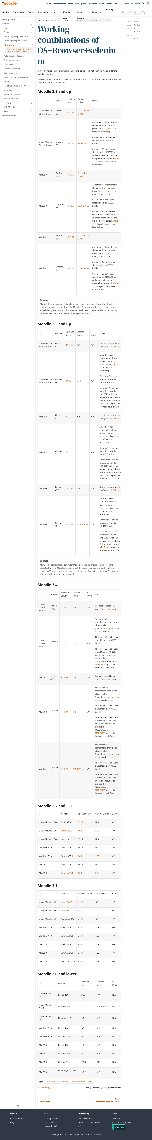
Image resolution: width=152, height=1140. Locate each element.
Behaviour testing (78, 1082)
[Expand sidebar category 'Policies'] (31, 24)
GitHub (115, 1118)
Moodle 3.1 (131, 35)
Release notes (16, 1118)
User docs (48, 1122)
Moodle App (66, 14)
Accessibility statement (122, 1122)
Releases (96, 12)
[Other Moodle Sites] (148, 3)
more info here (112, 346)
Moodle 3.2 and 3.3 (133, 32)
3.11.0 (68, 381)
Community (18, 12)
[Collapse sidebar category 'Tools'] (31, 28)
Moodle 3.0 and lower (134, 39)
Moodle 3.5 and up (133, 25)
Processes (43, 12)
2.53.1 (80, 822)
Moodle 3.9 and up (133, 21)
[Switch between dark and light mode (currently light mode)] (144, 12)
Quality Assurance (52, 1082)
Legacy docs (49, 1126)
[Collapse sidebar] (18, 1106)
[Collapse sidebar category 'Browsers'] (31, 45)
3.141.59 (70, 112)
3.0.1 (80, 830)
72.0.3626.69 (82, 524)
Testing (65, 1082)
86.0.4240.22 (83, 143)
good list (110, 128)
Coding (31, 12)
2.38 (79, 381)
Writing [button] (109, 9)
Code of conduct (85, 1118)
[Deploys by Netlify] (118, 1129)
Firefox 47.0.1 (66, 902)
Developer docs (51, 1118)
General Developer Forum (89, 1122)
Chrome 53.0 (66, 830)
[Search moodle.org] (143, 3)
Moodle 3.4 (131, 28)
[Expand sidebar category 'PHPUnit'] (31, 103)
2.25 (97, 830)
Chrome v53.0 (66, 873)
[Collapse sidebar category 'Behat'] (31, 32)
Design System (80, 14)
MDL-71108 (104, 403)
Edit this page (46, 1087)
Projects (55, 12)
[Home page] (40, 20)
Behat (90, 1082)
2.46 (79, 452)
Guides (5, 12)
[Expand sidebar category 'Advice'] (31, 111)
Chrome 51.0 (66, 910)
